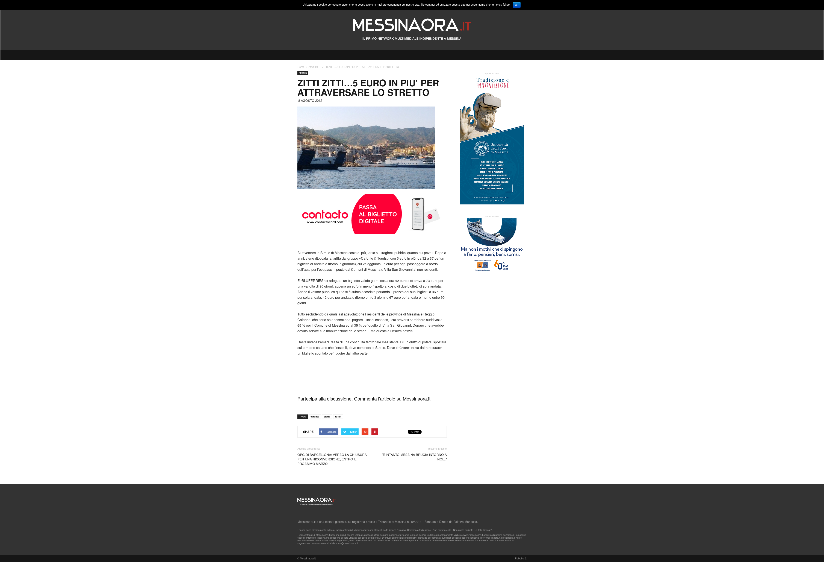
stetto (327, 416)
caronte (315, 416)
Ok (516, 4)
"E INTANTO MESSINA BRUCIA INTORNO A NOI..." (414, 456)
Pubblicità (521, 558)
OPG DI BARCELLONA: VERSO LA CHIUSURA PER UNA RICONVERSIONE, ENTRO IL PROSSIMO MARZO (332, 459)
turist (338, 416)
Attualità (303, 72)
